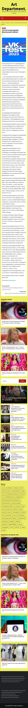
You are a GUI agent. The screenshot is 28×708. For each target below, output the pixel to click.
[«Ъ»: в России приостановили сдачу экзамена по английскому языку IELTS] (5, 457)
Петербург (23, 512)
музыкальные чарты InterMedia (9, 518)
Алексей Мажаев (16, 490)
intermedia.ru (12, 280)
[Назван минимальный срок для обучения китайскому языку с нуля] (5, 467)
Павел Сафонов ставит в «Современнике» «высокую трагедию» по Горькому (18, 419)
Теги (3, 515)
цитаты (3, 530)
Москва (3, 512)
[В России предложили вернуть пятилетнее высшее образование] (5, 476)
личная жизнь (21, 515)
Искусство (17, 506)
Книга (3, 509)
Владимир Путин (19, 497)
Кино (23, 506)
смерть (20, 524)
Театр (3, 395)
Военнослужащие (16, 503)
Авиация (16, 487)
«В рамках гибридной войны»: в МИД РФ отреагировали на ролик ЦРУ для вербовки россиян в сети (13, 636)
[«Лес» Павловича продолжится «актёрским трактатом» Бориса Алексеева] (5, 409)
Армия (23, 490)
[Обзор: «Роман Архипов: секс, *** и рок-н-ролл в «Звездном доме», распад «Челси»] (14, 336)
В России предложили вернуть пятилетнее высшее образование (16, 476)
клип (14, 515)
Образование (13, 434)
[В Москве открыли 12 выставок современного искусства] (14, 652)
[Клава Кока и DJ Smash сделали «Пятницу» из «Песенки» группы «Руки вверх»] (14, 310)
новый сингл (5, 521)
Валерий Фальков (10, 497)
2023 (3, 487)
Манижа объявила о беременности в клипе (13, 373)
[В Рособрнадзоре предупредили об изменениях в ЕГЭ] (5, 438)
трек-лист (17, 527)
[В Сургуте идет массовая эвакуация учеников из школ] (5, 447)
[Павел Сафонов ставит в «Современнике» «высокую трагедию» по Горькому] (5, 419)
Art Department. (14, 6)
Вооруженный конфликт (7, 506)
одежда (12, 521)
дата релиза (8, 515)
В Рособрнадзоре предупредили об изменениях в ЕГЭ (16, 438)
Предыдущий (12, 287)
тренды (23, 527)
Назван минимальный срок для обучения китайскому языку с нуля (18, 467)
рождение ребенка (12, 524)
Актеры (3, 490)
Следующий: (15, 292)
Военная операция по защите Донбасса (11, 500)
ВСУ (3, 497)
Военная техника (6, 503)
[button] (2, 18)
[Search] (25, 18)
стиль (11, 527)
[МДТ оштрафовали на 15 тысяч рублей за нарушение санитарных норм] (5, 428)
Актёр (8, 490)
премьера (18, 521)
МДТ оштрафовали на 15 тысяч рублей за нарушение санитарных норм (18, 428)
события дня (5, 527)
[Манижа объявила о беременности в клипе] (14, 362)
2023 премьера (9, 487)
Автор (21, 487)
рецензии (4, 524)
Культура (9, 509)
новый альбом (22, 518)
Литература (15, 509)
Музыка (3, 28)
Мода (21, 509)
